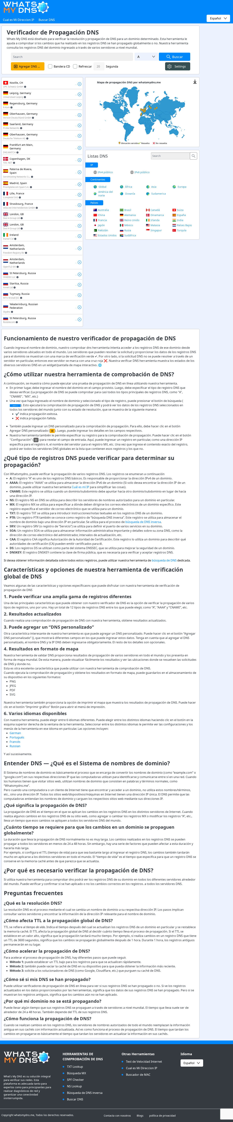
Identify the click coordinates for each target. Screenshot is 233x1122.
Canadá (155, 210)
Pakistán (103, 230)
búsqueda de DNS (164, 560)
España (181, 215)
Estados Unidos (107, 235)
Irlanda (155, 220)
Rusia (127, 230)
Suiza (180, 210)
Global (102, 186)
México (128, 225)
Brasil (127, 210)
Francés (15, 742)
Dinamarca (157, 215)
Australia (103, 210)
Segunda (112, 66)
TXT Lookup (75, 1067)
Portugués (17, 737)
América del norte (105, 193)
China (101, 215)
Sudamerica (158, 193)
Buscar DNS (47, 20)
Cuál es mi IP (80, 487)
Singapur (156, 230)
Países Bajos (184, 225)
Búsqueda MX (76, 1073)
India (180, 220)
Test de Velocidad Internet (144, 1062)
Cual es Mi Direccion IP (18, 20)
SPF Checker (75, 1080)
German (15, 733)
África (128, 186)
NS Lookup (74, 1086)
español (188, 1063)
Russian (15, 746)
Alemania (130, 215)
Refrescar (85, 66)
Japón (101, 225)
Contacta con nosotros (117, 1115)
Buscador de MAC (138, 1075)
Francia (102, 220)
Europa (182, 186)
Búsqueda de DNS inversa (84, 1093)
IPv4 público (105, 172)
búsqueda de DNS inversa (143, 522)
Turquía (181, 230)
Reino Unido (131, 220)
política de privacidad (162, 1115)
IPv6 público (142, 172)
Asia (153, 186)
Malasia (155, 225)
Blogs (140, 1115)
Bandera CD (62, 66)
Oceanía (130, 193)
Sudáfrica (130, 235)
